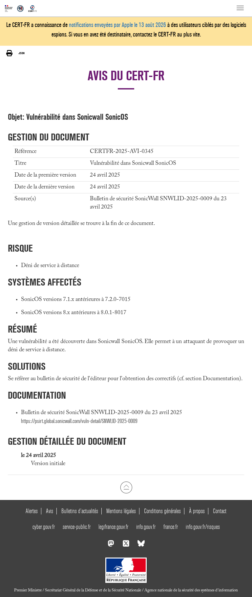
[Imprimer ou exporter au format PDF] (9, 53)
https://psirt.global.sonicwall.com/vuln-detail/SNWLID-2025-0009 (79, 421)
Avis (49, 511)
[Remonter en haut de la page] (126, 487)
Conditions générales (162, 511)
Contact (219, 511)
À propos (197, 511)
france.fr (170, 527)
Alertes (32, 511)
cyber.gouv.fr (43, 527)
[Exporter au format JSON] (21, 53)
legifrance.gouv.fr (113, 527)
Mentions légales (121, 511)
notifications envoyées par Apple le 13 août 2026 (117, 25)
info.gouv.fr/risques (203, 527)
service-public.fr (77, 527)
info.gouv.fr (146, 527)
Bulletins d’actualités (79, 511)
